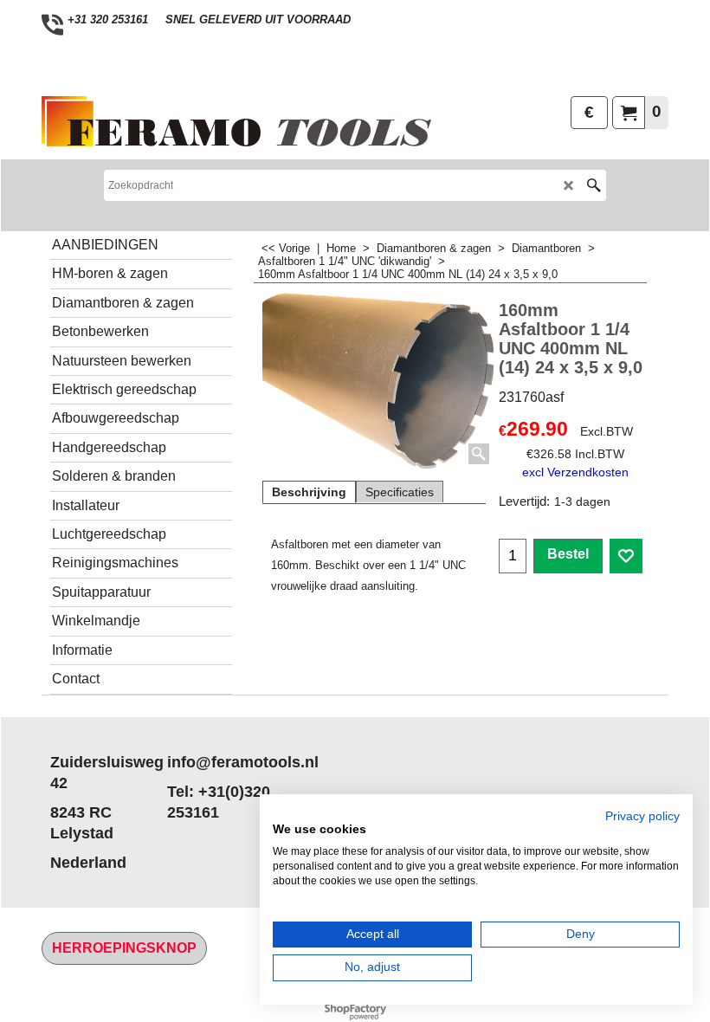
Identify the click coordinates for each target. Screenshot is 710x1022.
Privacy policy (642, 816)
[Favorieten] (626, 556)
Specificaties (399, 492)
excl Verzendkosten (575, 472)
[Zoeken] (593, 185)
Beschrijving (309, 492)
